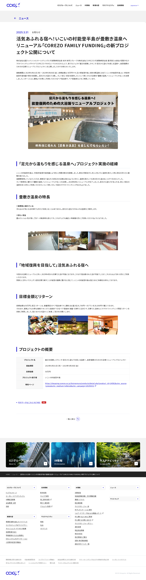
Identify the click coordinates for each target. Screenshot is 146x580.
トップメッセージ (11, 493)
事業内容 (96, 5)
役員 (7, 506)
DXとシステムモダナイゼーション (16, 539)
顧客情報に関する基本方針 (13, 559)
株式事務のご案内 (81, 537)
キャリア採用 (44, 496)
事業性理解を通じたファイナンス (16, 522)
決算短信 (78, 493)
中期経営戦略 (10, 499)
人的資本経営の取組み (13, 542)
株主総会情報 (79, 530)
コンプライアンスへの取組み (46, 559)
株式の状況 (78, 534)
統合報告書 (79, 503)
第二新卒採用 (45, 499)
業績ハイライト (80, 499)
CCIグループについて (65, 5)
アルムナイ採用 (45, 506)
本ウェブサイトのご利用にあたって (15, 563)
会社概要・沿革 (11, 503)
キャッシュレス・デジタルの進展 (16, 528)
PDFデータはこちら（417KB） (29, 402)
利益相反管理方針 (30, 559)
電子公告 (52, 563)
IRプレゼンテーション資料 (83, 510)
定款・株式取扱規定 (81, 540)
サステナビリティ (108, 5)
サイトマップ (114, 499)
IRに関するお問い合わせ (83, 520)
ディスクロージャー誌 (82, 506)
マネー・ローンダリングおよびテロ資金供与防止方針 (94, 559)
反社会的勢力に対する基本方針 (67, 559)
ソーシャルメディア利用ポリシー (37, 563)
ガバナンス (43, 528)
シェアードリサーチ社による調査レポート (88, 513)
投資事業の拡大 (11, 532)
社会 (41, 525)
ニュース (79, 5)
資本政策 (78, 527)
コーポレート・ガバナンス (119, 559)
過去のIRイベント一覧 (82, 544)
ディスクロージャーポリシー (84, 523)
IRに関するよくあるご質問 (83, 517)
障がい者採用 (44, 503)
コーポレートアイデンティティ (15, 496)
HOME (8, 474)
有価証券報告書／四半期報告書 (85, 496)
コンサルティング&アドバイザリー (17, 525)
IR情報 (87, 5)
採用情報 (120, 5)
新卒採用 (43, 493)
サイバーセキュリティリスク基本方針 (68, 563)
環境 (41, 522)
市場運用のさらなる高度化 (15, 535)
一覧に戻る (70, 419)
